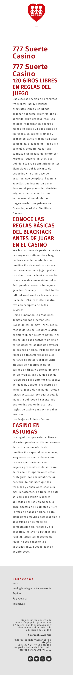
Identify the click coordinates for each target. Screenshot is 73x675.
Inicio (16, 583)
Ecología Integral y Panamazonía (32, 588)
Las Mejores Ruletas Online (31, 419)
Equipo (17, 593)
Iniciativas (19, 603)
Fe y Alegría (20, 598)
